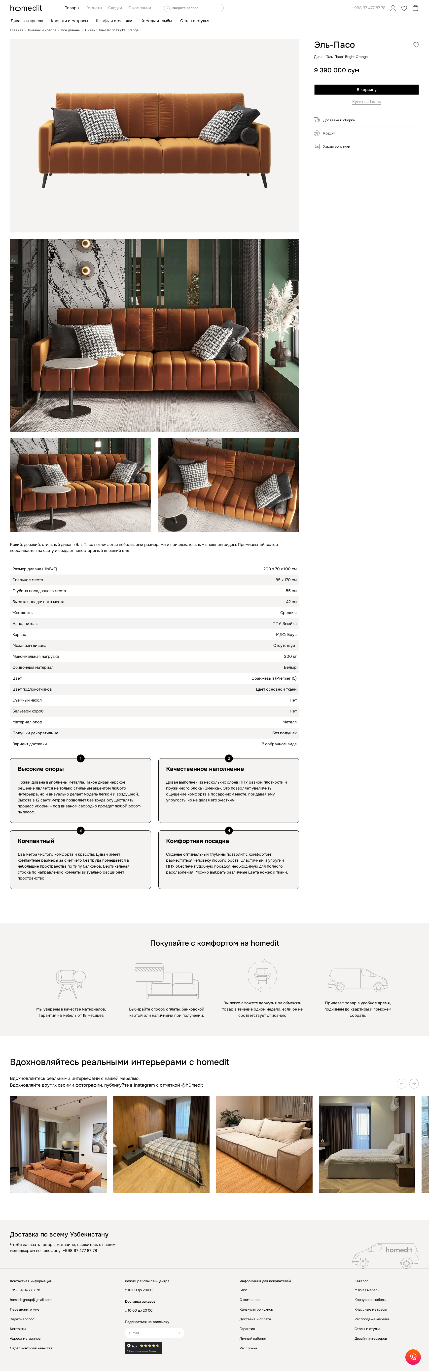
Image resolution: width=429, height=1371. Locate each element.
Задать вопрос (22, 1319)
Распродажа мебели (372, 1319)
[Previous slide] (402, 1084)
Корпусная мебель (370, 1299)
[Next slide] (414, 1084)
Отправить (181, 1333)
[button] (366, 122)
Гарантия (247, 1329)
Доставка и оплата (255, 1319)
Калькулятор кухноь (256, 1309)
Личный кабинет (253, 1338)
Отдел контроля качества (31, 1348)
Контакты (18, 1329)
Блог (243, 1290)
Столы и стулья (367, 1329)
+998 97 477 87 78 (369, 7)
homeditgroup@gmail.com (30, 1299)
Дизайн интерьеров (371, 1338)
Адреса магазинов (25, 1338)
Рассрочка (248, 1348)
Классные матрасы (371, 1309)
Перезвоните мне (24, 1309)
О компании (249, 1299)
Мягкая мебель (367, 1290)
